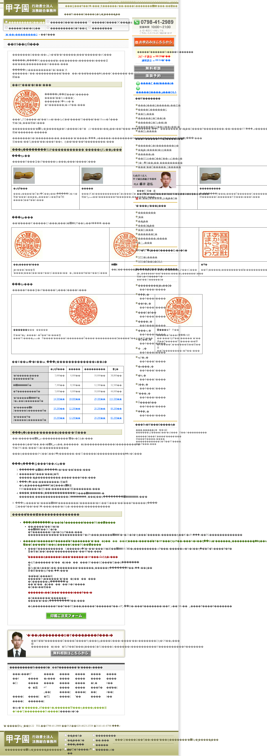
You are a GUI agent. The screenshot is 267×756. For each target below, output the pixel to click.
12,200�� (74, 408)
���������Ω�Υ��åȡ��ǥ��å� (68, 28)
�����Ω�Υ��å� (152, 118)
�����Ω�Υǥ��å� (152, 122)
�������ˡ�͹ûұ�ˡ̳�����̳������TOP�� (38, 749)
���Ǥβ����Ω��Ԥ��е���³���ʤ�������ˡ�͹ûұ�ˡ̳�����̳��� (167, 739)
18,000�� (74, 399)
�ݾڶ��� (145, 242)
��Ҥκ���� (147, 131)
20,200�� (99, 408)
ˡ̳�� (140, 216)
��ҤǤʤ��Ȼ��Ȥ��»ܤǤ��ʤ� (160, 158)
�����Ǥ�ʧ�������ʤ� (158, 145)
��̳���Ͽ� (75, 740)
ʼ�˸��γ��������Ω (21, 34)
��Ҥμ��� (146, 113)
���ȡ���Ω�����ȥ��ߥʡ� (159, 105)
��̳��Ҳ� (74, 735)
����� (102, 744)
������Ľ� (147, 234)
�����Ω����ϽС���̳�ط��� (110, 22)
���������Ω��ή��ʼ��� (27, 22)
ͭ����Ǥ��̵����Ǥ (152, 109)
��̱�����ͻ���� (152, 238)
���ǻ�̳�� (146, 225)
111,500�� (115, 399)
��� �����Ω (145, 430)
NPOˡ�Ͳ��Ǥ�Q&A (150, 261)
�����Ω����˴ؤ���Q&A (156, 92)
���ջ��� (75, 744)
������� (147, 212)
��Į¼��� (145, 229)
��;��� (102, 740)
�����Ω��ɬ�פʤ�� (24, 28)
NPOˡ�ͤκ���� (147, 257)
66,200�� (116, 408)
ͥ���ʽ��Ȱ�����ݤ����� (159, 167)
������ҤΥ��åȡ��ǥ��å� (159, 126)
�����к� (146, 154)
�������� (106, 735)
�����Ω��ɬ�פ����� (68, 22)
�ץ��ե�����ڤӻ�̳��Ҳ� (158, 198)
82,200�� (116, 418)
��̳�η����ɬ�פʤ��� (155, 149)
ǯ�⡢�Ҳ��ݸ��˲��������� (160, 162)
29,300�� (99, 399)
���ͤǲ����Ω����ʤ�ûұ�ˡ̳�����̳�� (92, 14)
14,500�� (59, 399)
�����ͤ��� (102, 28)
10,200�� (59, 408)
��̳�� (143, 221)
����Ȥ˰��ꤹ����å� (157, 83)
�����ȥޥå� (105, 749)
